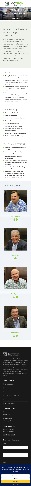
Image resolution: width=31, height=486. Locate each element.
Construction (8, 392)
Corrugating (8, 388)
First (4, 451)
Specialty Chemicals (10, 403)
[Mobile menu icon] (27, 4)
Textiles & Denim (9, 384)
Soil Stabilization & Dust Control (13, 395)
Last (4, 458)
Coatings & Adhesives (10, 399)
